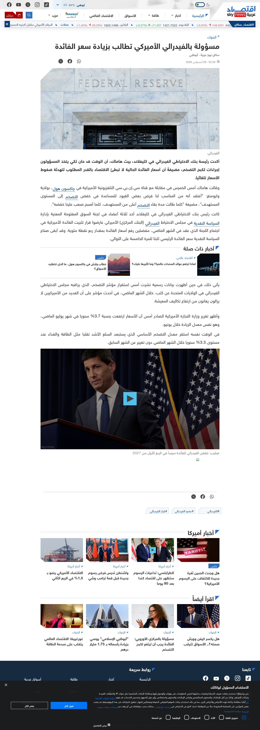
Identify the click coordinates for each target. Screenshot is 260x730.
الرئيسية (198, 15)
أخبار (111, 679)
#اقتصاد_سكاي (244, 24)
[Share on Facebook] (69, 62)
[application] (130, 399)
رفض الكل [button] (29, 705)
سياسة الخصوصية (232, 711)
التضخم (71, 196)
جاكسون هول (64, 188)
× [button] (6, 685)
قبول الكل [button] (68, 705)
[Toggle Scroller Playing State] (7, 24)
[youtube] (216, 679)
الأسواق (130, 15)
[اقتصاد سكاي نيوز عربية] (232, 11)
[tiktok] (248, 679)
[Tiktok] (46, 4)
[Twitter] (28, 4)
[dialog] (130, 705)
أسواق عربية (32, 679)
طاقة (73, 679)
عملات (87, 24)
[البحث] (29, 15)
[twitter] (227, 679)
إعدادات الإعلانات (163, 707)
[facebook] (205, 679)
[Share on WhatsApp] (79, 62)
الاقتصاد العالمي (101, 15)
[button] (70, 4)
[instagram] (237, 679)
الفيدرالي (152, 222)
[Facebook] (9, 4)
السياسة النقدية (206, 222)
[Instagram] (37, 4)
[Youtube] (18, 5)
